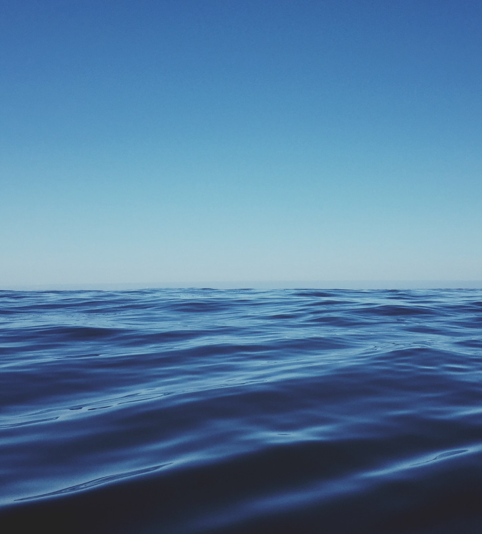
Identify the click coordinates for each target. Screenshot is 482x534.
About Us (313, 502)
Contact (375, 9)
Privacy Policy (263, 502)
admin (213, 38)
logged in (273, 446)
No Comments (223, 374)
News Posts (313, 9)
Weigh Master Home (197, 9)
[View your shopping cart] (392, 9)
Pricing (337, 9)
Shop (290, 502)
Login (355, 9)
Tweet (208, 400)
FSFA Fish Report (258, 458)
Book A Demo (238, 9)
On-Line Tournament (270, 374)
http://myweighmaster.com (283, 437)
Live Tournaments (276, 9)
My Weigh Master (170, 502)
